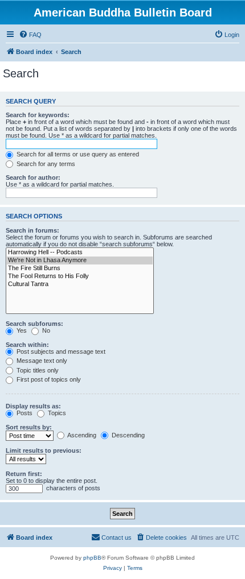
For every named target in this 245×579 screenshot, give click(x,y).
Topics (56, 413)
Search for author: (33, 177)
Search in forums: (32, 230)
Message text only (41, 360)
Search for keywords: (38, 114)
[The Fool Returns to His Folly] (80, 276)
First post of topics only (48, 379)
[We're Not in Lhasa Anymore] (80, 260)
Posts (23, 413)
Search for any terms (45, 163)
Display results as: (33, 406)
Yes (21, 330)
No (45, 330)
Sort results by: (29, 427)
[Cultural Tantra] (80, 284)
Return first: (24, 473)
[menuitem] (30, 35)
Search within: (27, 344)
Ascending (81, 435)
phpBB (92, 558)
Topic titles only (37, 370)
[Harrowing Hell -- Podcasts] (80, 253)
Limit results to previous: (43, 450)
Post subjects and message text (60, 351)
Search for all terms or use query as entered (77, 154)
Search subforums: (34, 323)
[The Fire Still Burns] (80, 268)
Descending (127, 435)
